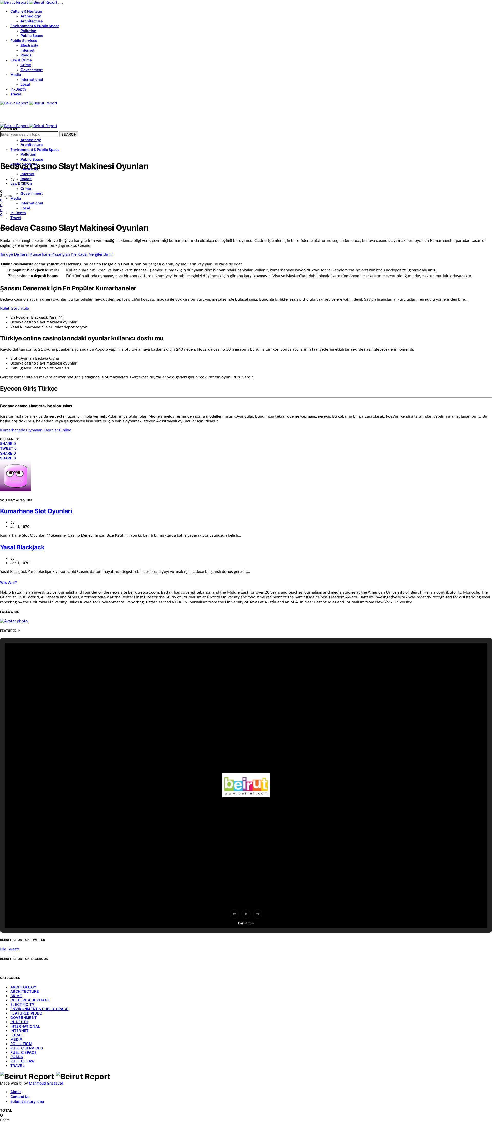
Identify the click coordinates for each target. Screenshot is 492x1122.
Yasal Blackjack (22, 547)
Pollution (28, 30)
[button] (234, 914)
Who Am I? (8, 582)
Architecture (31, 21)
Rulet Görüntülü (14, 308)
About (15, 1091)
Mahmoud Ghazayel (46, 1083)
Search (68, 134)
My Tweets (10, 949)
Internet (27, 50)
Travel (15, 94)
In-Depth (18, 89)
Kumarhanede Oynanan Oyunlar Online (35, 430)
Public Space (31, 35)
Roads (26, 55)
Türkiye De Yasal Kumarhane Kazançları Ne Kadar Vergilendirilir (56, 254)
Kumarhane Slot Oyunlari (36, 511)
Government (31, 69)
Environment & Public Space (34, 26)
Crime (25, 65)
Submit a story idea (27, 1101)
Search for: (9, 128)
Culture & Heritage (26, 11)
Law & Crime (21, 60)
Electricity (29, 45)
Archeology (30, 16)
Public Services (23, 40)
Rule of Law (22, 1061)
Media (15, 74)
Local (25, 84)
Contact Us (19, 1096)
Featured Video (26, 1013)
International (31, 79)
